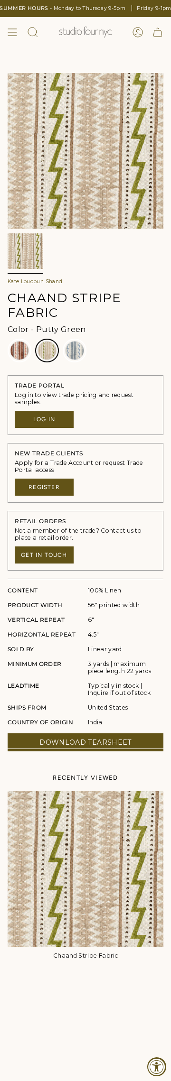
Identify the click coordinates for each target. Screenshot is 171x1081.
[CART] (158, 32)
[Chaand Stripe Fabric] (85, 869)
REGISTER (44, 487)
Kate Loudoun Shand (35, 281)
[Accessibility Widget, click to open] (156, 1066)
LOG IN (44, 419)
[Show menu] (12, 32)
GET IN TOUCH (44, 555)
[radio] (19, 350)
